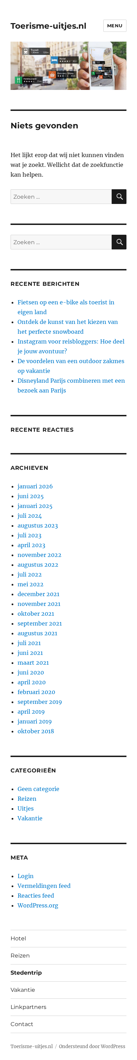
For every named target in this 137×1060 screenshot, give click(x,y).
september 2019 (40, 701)
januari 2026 (35, 486)
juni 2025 (31, 496)
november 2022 (39, 554)
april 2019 (31, 711)
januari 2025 (35, 505)
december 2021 (38, 594)
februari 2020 (36, 691)
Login (26, 875)
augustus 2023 (38, 525)
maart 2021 (33, 662)
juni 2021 (30, 652)
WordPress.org (38, 905)
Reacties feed (36, 895)
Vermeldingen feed (44, 885)
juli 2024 (30, 515)
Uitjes (26, 808)
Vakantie (30, 818)
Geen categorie (38, 788)
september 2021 (40, 623)
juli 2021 (29, 642)
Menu (115, 25)
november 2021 (39, 603)
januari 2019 (35, 721)
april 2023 (31, 545)
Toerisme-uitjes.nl (48, 26)
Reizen (27, 798)
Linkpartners (28, 1007)
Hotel (18, 938)
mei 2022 (31, 584)
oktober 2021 (36, 613)
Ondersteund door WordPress (92, 1047)
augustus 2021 (37, 633)
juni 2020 (31, 672)
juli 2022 (30, 574)
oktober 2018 (36, 731)
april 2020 (32, 682)
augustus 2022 (38, 564)
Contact (22, 1024)
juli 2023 (29, 535)
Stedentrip (26, 972)
